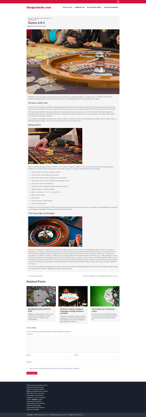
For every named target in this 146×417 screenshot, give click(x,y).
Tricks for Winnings (111, 7)
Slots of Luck (67, 7)
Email (76, 355)
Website (29, 362)
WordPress (79, 415)
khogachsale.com (39, 7)
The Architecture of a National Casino (103, 310)
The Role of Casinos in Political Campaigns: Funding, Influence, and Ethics (72, 311)
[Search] (118, 1)
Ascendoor (63, 415)
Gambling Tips (80, 7)
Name (29, 355)
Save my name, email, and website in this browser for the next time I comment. (54, 368)
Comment (30, 334)
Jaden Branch (33, 26)
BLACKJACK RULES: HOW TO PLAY (39, 310)
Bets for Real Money (94, 7)
